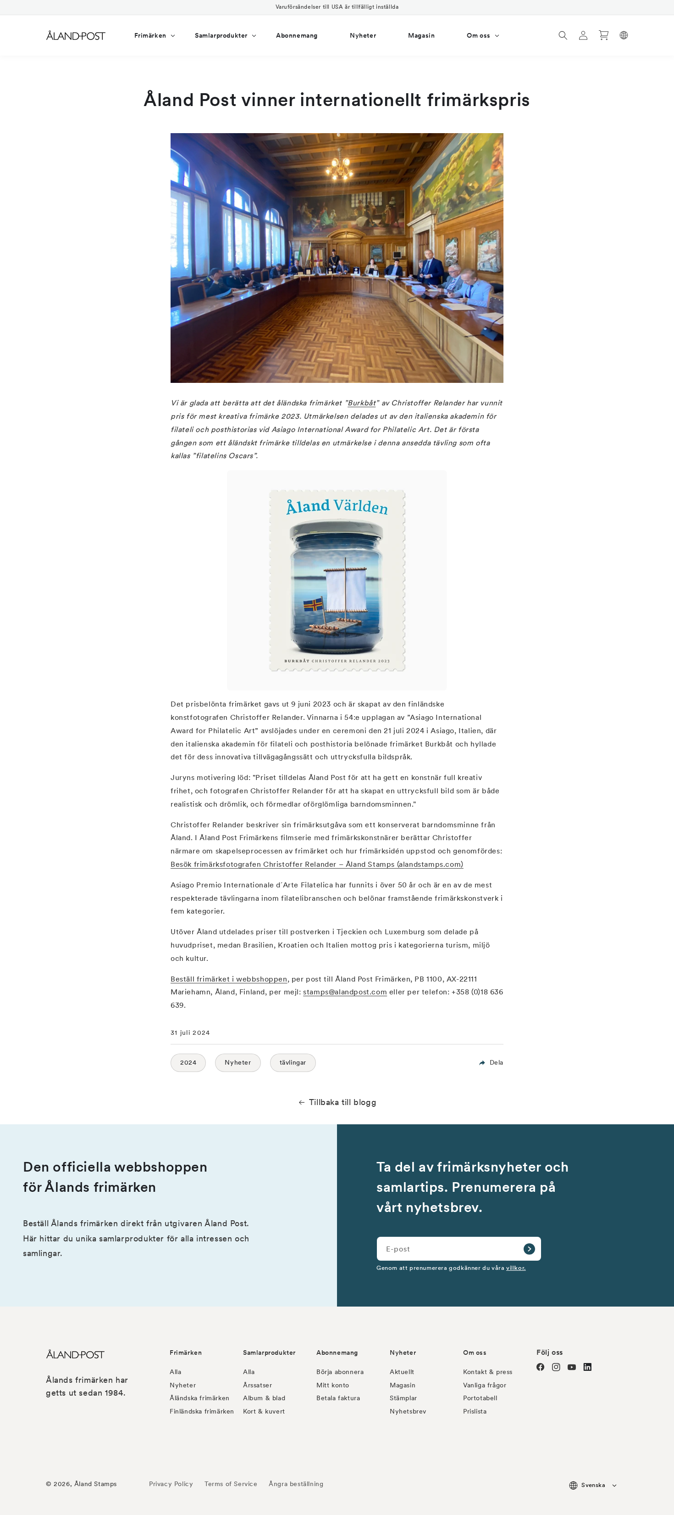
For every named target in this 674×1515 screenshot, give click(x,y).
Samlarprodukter (269, 1352)
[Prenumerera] (529, 1248)
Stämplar (403, 1398)
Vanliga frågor (484, 1385)
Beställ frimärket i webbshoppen (229, 979)
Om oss (475, 1352)
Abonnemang (337, 1352)
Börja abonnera (340, 1371)
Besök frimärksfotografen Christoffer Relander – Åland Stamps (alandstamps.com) (317, 864)
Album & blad (264, 1398)
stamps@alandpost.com (345, 992)
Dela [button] (496, 1062)
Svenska (593, 1484)
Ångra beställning (296, 1483)
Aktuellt (402, 1371)
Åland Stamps (95, 1483)
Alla (175, 1371)
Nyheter (238, 1062)
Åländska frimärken (200, 1398)
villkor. (516, 1267)
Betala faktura (338, 1398)
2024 (188, 1062)
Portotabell (480, 1398)
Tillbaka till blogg (342, 1102)
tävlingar (293, 1062)
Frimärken (186, 1352)
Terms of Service (231, 1483)
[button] (148, 35)
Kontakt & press (488, 1371)
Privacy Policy (171, 1483)
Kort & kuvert (264, 1411)
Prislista (474, 1411)
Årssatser (257, 1385)
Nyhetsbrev (408, 1411)
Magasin (402, 1385)
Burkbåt (362, 402)
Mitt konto (332, 1385)
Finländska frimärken (202, 1411)
